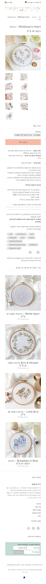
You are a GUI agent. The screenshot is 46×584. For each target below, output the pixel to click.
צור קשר (38, 507)
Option (38, 132)
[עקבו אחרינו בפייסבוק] (38, 529)
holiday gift (12, 238)
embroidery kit (21, 234)
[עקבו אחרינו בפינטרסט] (34, 529)
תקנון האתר (36, 510)
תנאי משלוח (36, 513)
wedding (31, 238)
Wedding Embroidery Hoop (17, 245)
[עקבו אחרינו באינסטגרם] (29, 529)
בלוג (39, 516)
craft (10, 234)
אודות (39, 504)
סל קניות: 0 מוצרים (34, 2)
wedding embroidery (15, 241)
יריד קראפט (36, 484)
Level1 (23, 238)
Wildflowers (33, 245)
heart (32, 234)
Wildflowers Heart (14, 248)
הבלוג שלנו (36, 477)
